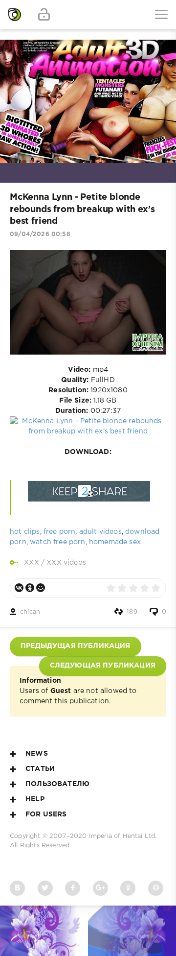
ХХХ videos (66, 563)
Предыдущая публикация (76, 646)
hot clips (25, 532)
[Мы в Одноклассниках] (127, 888)
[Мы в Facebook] (72, 888)
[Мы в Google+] (100, 888)
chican (30, 612)
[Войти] (44, 14)
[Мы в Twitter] (45, 888)
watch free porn (58, 542)
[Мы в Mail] (155, 888)
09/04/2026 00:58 (40, 234)
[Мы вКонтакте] (17, 888)
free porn (60, 532)
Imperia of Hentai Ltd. (123, 836)
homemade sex (115, 542)
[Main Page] (14, 14)
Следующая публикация (102, 666)
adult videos (100, 532)
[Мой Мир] (40, 587)
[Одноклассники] (29, 587)
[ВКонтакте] (19, 587)
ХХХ (31, 563)
